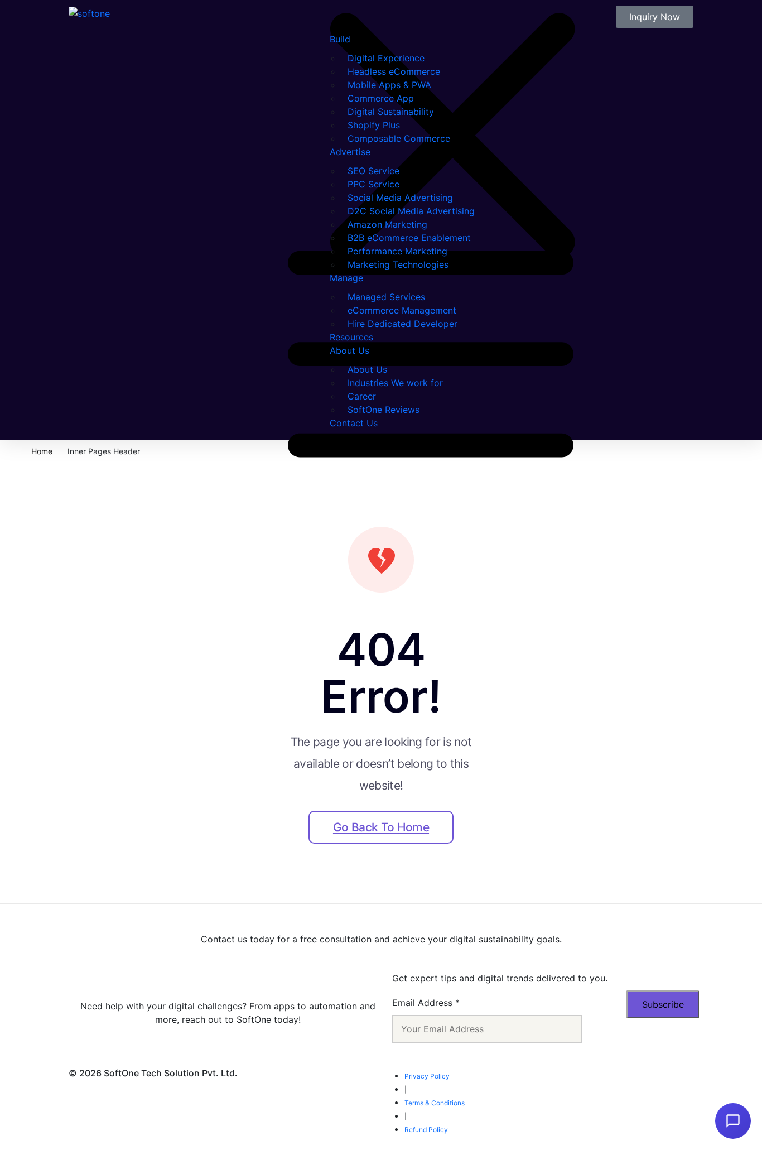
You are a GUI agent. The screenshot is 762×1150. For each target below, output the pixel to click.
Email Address (426, 1002)
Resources (351, 337)
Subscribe (663, 1004)
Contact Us (354, 423)
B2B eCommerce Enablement (409, 237)
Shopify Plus (374, 125)
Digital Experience (386, 58)
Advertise (350, 151)
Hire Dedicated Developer (402, 323)
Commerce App (381, 98)
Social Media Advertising (400, 197)
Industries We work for (395, 382)
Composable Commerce (399, 138)
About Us (349, 350)
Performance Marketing (397, 251)
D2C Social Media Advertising (411, 210)
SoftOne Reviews (383, 409)
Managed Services (386, 296)
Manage (346, 277)
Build (340, 39)
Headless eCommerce (394, 71)
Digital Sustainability (391, 111)
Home (41, 451)
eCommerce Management (402, 310)
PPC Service (373, 184)
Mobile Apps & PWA (389, 84)
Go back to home (381, 827)
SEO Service (373, 170)
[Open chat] (733, 1121)
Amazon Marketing (387, 224)
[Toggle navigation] (296, 220)
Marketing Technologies (398, 264)
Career (362, 396)
